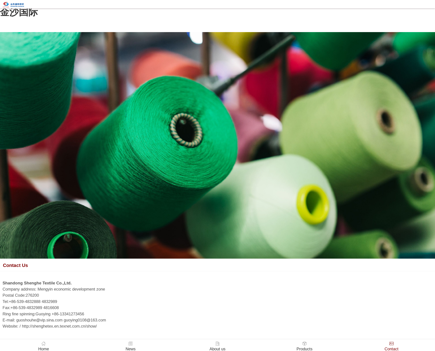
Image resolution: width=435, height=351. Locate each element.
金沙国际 (19, 11)
